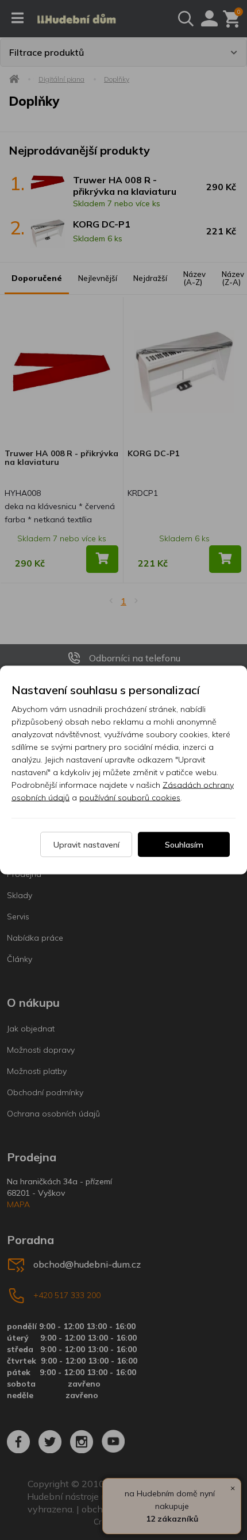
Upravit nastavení (86, 845)
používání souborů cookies (129, 797)
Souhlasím (184, 845)
